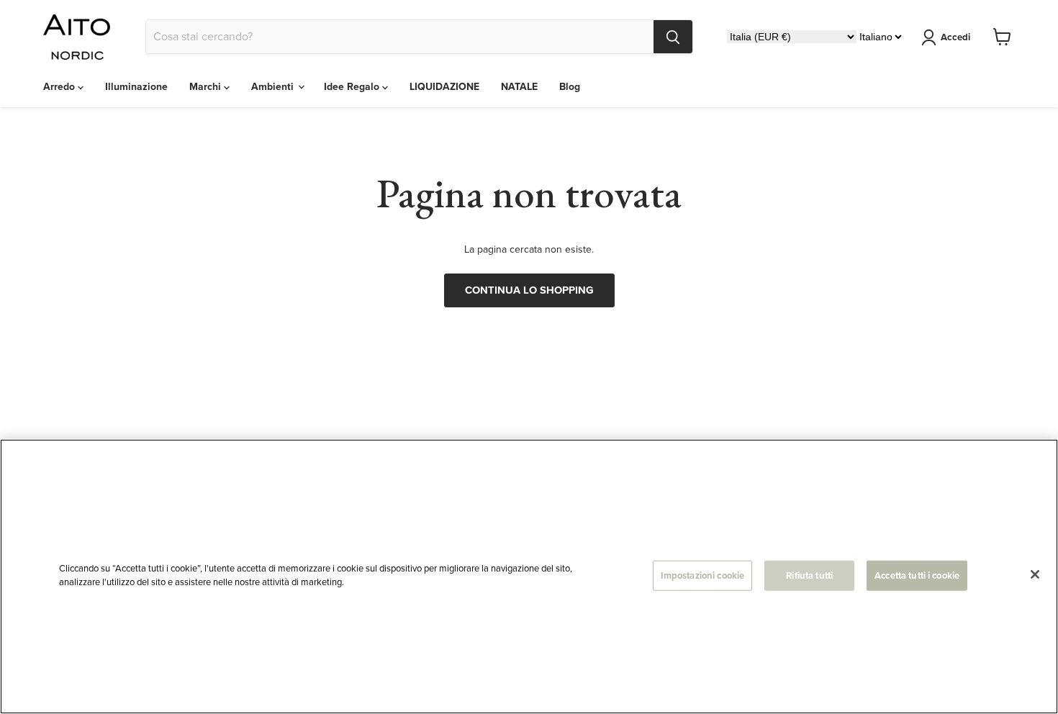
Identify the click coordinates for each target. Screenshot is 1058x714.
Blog (569, 86)
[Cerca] (673, 36)
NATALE (519, 86)
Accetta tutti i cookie (916, 575)
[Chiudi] (1035, 574)
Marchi (206, 86)
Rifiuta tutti (809, 575)
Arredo (60, 86)
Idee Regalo (353, 86)
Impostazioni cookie (702, 575)
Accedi (955, 37)
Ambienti (274, 86)
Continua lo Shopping (529, 290)
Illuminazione (136, 86)
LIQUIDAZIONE (444, 86)
